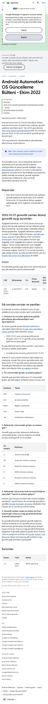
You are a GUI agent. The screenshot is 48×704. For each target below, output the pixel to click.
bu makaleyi (26, 368)
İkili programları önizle (9, 607)
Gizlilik (5, 691)
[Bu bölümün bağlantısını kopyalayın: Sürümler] (16, 549)
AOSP (4, 76)
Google (31, 534)
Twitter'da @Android (9, 627)
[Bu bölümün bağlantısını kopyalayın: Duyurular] (16, 190)
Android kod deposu (9, 596)
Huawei (38, 534)
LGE (43, 534)
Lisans (39, 687)
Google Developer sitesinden (20, 504)
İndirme (4, 603)
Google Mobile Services (10, 672)
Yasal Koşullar (30, 687)
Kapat (24, 30)
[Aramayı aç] (33, 2)
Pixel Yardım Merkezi (9, 661)
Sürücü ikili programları (10, 614)
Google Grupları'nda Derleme (12, 645)
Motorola (5, 537)
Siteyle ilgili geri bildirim (18, 691)
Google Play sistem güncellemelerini (16, 256)
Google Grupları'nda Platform (12, 641)
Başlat (24, 37)
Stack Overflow (7, 676)
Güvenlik (22, 76)
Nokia (12, 537)
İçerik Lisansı (30, 577)
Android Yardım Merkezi (10, 658)
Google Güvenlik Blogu (10, 638)
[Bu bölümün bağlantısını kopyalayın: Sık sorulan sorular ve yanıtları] (42, 304)
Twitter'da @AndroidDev (10, 631)
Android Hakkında (8, 687)
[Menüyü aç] (3, 2)
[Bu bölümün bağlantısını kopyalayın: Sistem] (11, 262)
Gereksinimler (7, 600)
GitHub (4, 618)
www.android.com (8, 669)
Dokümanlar (12, 76)
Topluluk (20, 687)
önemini (11, 237)
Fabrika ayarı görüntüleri (10, 611)
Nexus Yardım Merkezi (10, 665)
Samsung (23, 537)
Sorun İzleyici (6, 679)
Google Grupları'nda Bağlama (12, 649)
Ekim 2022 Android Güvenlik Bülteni (16, 131)
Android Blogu (7, 634)
